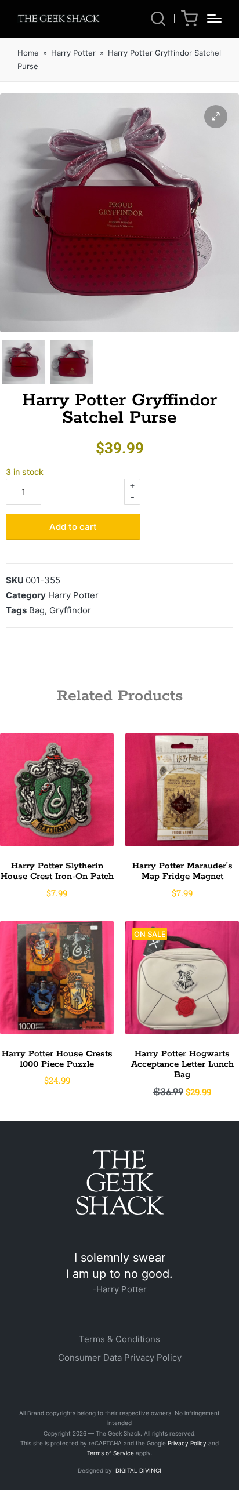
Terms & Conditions (119, 1338)
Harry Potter (73, 52)
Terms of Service (110, 1452)
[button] (215, 116)
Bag (37, 610)
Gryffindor (70, 610)
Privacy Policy (187, 1443)
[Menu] (214, 18)
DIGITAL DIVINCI (137, 1470)
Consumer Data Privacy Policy (120, 1357)
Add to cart (73, 526)
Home (28, 52)
